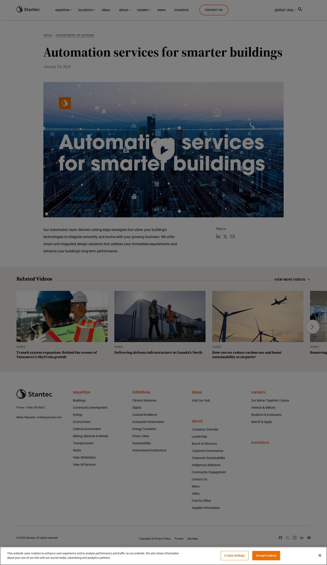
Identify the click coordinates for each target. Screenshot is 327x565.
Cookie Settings (234, 555)
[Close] (320, 555)
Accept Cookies (266, 555)
